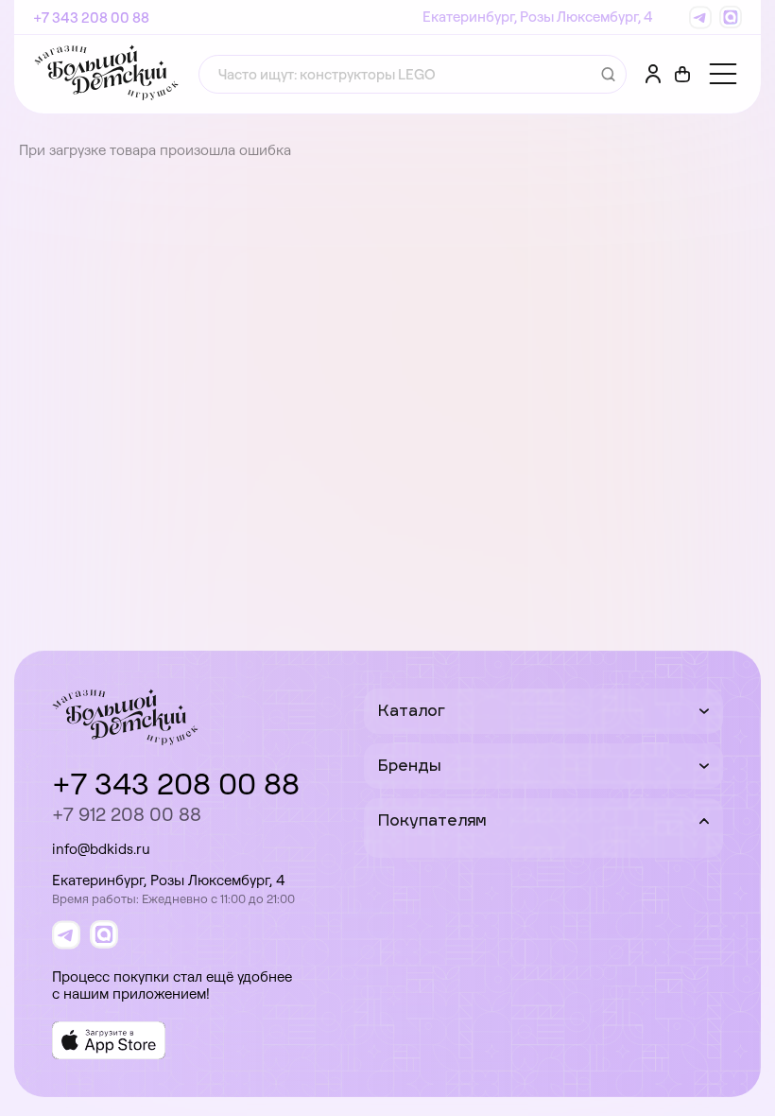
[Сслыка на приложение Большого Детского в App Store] (108, 1040)
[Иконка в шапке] (682, 74)
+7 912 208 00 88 (126, 814)
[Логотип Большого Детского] (106, 74)
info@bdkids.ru (101, 849)
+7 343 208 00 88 (91, 17)
